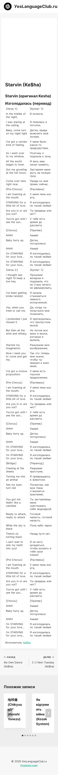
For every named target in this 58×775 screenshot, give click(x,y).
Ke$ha (27, 642)
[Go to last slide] (10, 713)
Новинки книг (29, 765)
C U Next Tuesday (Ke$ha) (43, 662)
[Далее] (48, 713)
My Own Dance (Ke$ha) (13, 662)
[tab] (22, 735)
